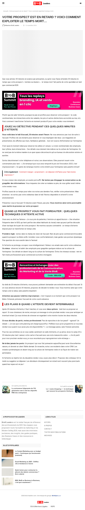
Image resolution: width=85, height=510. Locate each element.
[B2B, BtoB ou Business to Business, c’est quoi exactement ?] (7, 481)
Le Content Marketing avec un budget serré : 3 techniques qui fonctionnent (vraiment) (28, 453)
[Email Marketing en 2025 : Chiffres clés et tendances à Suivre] (7, 463)
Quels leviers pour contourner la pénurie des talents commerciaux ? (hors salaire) (27, 472)
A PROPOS (48, 425)
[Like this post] (21, 376)
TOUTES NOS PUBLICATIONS (55, 432)
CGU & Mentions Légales (38, 506)
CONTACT (48, 429)
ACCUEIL (47, 422)
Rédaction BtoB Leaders (12, 25)
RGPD (53, 506)
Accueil (5, 11)
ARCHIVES (48, 435)
